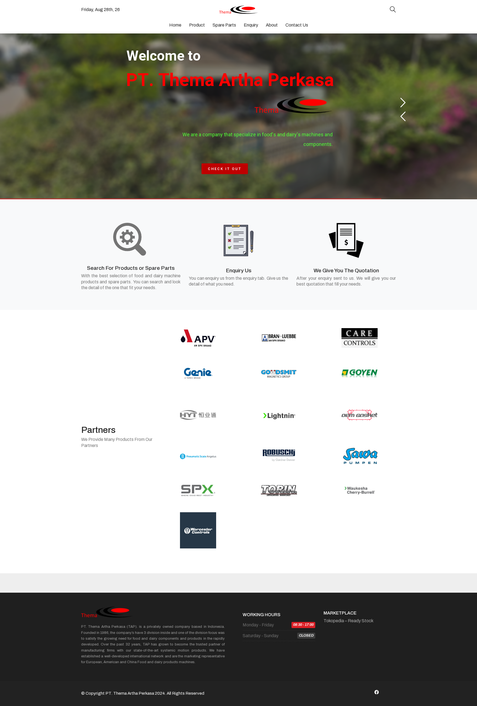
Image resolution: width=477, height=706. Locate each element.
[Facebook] (376, 692)
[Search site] (393, 10)
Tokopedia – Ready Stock (348, 620)
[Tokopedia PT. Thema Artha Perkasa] (390, 692)
